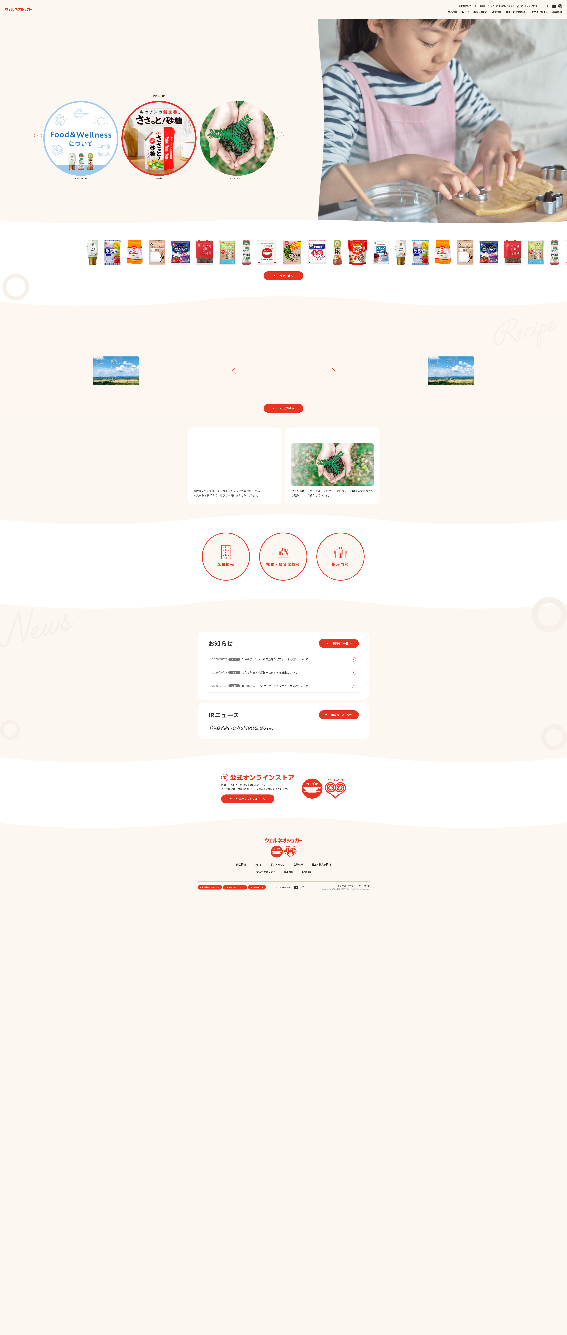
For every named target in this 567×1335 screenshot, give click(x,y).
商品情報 (452, 12)
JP (518, 6)
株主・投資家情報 (515, 12)
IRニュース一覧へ (341, 715)
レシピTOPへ (286, 408)
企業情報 (496, 12)
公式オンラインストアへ (250, 799)
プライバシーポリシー (346, 885)
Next (280, 135)
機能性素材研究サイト (467, 6)
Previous (38, 135)
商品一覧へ (286, 276)
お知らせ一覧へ (342, 643)
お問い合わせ (506, 6)
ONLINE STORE (236, 887)
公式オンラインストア (489, 6)
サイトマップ (364, 885)
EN (522, 6)
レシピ (465, 12)
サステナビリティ (538, 12)
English (306, 871)
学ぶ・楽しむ (480, 12)
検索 (548, 6)
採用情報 (557, 12)
